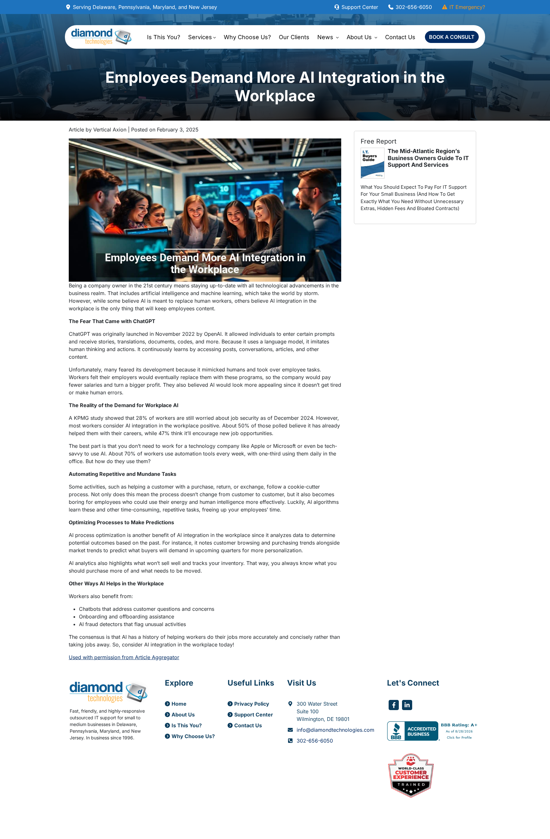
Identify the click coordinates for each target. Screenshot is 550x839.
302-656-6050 (413, 7)
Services (200, 37)
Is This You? (163, 37)
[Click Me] (394, 705)
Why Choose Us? (247, 37)
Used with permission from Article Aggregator (124, 657)
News (326, 37)
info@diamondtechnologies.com (335, 730)
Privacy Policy (251, 704)
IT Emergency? (466, 7)
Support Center (359, 7)
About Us (360, 37)
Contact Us (400, 37)
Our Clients (294, 37)
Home (179, 704)
